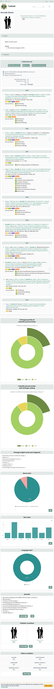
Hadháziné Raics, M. (32, 201)
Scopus (17, 101)
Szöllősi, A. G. (45, 224)
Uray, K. (34, 156)
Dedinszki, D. (37, 224)
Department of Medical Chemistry (31, 17)
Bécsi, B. (13, 201)
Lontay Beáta (14, 640)
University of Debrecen (26, 16)
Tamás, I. (7, 133)
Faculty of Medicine (40, 16)
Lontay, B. (9, 96)
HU (52, 1)
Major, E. (38, 94)
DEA (10, 101)
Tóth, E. (35, 110)
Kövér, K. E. (40, 201)
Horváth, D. (32, 94)
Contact (8, 1)
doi (6, 101)
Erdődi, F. (40, 110)
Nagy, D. (35, 262)
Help (3, 1)
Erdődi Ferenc (40, 640)
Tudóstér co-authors (15, 65)
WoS (13, 101)
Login (46, 1)
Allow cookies (48, 685)
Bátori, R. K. (31, 224)
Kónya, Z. (30, 110)
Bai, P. (39, 279)
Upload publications (9, 73)
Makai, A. (7, 94)
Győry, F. (12, 156)
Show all (23, 616)
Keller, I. (13, 94)
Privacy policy (4, 687)
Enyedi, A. (43, 94)
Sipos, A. (14, 224)
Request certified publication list (13, 75)
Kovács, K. (22, 279)
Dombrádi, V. (44, 279)
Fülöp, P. (39, 156)
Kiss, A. (45, 110)
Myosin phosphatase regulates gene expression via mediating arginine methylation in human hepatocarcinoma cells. (26, 305)
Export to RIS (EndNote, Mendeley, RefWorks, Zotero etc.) (19, 72)
